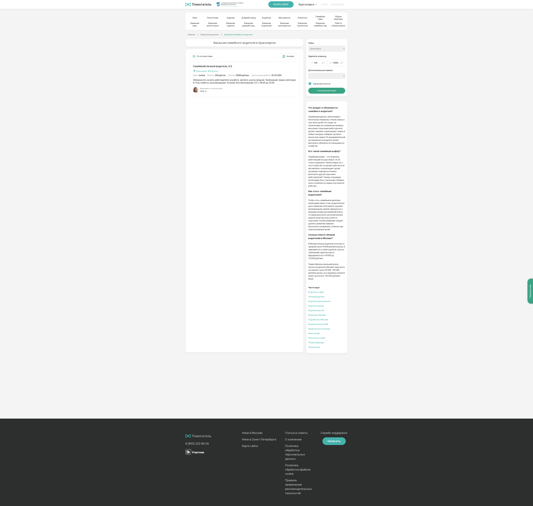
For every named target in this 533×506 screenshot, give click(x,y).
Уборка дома (314, 347)
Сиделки (231, 18)
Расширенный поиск (326, 90)
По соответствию (205, 56)
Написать (334, 441)
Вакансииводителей (266, 24)
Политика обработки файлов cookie (298, 470)
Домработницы (249, 18)
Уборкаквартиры (338, 17)
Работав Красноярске (338, 24)
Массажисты (284, 18)
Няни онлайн (314, 333)
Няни (195, 18)
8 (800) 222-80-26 (197, 443)
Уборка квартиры (316, 342)
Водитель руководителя (319, 301)
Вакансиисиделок (230, 24)
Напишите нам (530, 291)
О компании (293, 439)
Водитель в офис (316, 292)
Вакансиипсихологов (302, 24)
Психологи (302, 18)
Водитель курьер (316, 306)
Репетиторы (212, 18)
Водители (266, 18)
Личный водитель (316, 297)
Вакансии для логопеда (319, 329)
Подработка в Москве (318, 320)
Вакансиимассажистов (284, 24)
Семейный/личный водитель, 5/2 (212, 66)
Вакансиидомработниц (248, 24)
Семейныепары (320, 17)
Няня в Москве (252, 433)
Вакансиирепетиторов (213, 24)
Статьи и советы (296, 433)
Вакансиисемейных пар (320, 24)
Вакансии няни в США (318, 324)
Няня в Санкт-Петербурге (259, 439)
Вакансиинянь (194, 24)
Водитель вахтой (316, 310)
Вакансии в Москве (317, 315)
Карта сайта (250, 446)
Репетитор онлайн (316, 338)
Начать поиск (280, 4)
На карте (290, 56)
